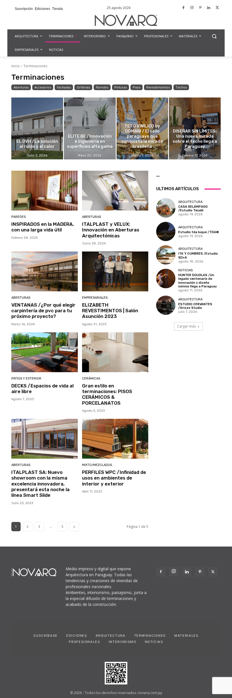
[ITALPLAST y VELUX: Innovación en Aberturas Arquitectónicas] (115, 191)
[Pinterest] (200, 8)
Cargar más (186, 326)
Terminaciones (150, 636)
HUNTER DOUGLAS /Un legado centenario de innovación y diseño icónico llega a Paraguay (197, 280)
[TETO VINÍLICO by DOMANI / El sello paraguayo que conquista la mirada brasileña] (142, 128)
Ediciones (76, 636)
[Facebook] (183, 8)
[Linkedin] (208, 8)
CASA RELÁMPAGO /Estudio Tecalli (193, 208)
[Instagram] (192, 8)
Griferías (83, 87)
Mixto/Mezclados (97, 465)
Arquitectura (190, 201)
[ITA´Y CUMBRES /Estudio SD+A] (165, 255)
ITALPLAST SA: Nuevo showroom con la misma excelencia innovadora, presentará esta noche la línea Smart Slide (40, 483)
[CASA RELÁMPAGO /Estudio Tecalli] (165, 207)
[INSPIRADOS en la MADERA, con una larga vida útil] (44, 191)
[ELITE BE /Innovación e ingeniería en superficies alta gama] (90, 128)
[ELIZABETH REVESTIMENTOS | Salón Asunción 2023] (115, 271)
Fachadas (64, 87)
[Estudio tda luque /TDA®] (165, 231)
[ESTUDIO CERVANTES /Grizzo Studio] (165, 305)
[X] (212, 571)
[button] (214, 36)
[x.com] (217, 8)
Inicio (15, 66)
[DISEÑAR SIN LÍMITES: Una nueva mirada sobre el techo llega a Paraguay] (195, 128)
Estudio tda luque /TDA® (198, 232)
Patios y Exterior (26, 378)
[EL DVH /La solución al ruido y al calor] (37, 128)
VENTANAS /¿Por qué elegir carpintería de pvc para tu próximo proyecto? (43, 310)
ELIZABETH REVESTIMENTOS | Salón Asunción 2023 (110, 310)
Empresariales (95, 297)
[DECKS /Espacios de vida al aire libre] (44, 352)
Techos (181, 87)
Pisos (136, 87)
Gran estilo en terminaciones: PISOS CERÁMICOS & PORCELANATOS (107, 394)
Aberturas (21, 87)
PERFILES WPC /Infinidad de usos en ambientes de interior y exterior (114, 478)
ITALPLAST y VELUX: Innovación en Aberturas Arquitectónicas (110, 230)
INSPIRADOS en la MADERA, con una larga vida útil (42, 227)
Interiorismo (122, 642)
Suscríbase (45, 636)
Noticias (185, 270)
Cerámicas (91, 378)
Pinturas (120, 87)
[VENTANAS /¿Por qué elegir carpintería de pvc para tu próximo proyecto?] (44, 271)
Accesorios (43, 87)
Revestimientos (158, 87)
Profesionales (84, 642)
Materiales (186, 636)
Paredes (102, 87)
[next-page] (74, 526)
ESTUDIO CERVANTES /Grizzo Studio (195, 306)
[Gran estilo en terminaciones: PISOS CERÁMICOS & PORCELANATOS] (115, 352)
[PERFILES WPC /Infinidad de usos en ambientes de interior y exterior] (115, 439)
